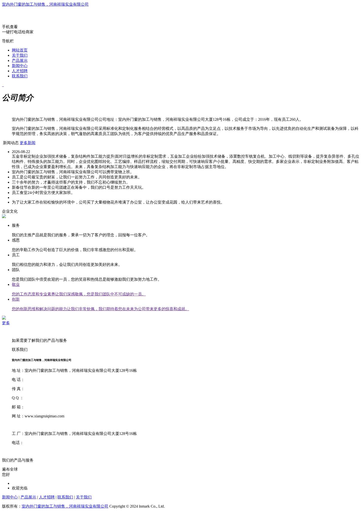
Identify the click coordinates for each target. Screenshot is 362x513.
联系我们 (20, 76)
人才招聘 (20, 71)
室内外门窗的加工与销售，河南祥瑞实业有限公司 (45, 4)
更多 (6, 323)
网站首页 (20, 50)
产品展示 (20, 60)
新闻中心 (20, 66)
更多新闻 (27, 143)
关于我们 (20, 55)
